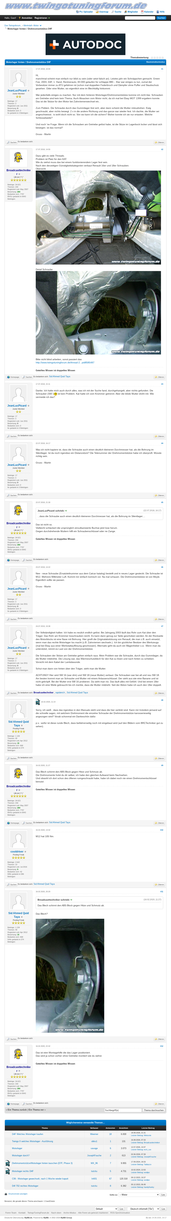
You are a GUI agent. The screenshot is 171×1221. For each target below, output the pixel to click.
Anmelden (27, 18)
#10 (161, 830)
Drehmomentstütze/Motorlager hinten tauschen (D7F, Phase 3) (42, 1163)
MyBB (46, 1218)
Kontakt (22, 1213)
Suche (118, 12)
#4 (162, 443)
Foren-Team (10, 1213)
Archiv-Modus (69, 1213)
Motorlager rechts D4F (23, 1171)
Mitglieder (133, 12)
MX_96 (94, 1163)
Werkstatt (28, 25)
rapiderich (60, 692)
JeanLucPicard (17, 90)
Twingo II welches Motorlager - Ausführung (32, 1141)
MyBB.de (28, 1218)
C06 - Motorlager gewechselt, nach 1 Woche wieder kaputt (40, 1178)
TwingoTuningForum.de (38, 1213)
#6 (162, 567)
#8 (162, 700)
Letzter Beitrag (137, 1135)
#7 (162, 626)
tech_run (147, 1150)
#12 (161, 1046)
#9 (162, 765)
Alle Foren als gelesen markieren (93, 1213)
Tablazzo (147, 1164)
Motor (36, 25)
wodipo (147, 1172)
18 (110, 1134)
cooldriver (17, 851)
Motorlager (17, 1148)
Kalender (148, 12)
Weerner (94, 1134)
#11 (161, 892)
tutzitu (94, 1171)
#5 (162, 502)
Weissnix (147, 1135)
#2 (162, 149)
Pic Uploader (86, 12)
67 (110, 1178)
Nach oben (56, 1213)
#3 (162, 384)
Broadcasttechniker (152, 1143)
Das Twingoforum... (13, 25)
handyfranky (149, 1187)
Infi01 (94, 1178)
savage (94, 1148)
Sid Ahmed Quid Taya (59, 376)
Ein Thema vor (36, 1110)
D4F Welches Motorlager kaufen (27, 1134)
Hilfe (162, 12)
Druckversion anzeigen (18, 1194)
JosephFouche (94, 1155)
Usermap (103, 12)
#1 (162, 69)
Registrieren (41, 18)
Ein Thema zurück (17, 1110)
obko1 (94, 1141)
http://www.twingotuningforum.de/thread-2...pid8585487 (65, 362)
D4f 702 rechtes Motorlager (25, 1186)
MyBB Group (66, 1218)
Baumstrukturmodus (155, 62)
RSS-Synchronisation (120, 1213)
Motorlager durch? (20, 1155)
